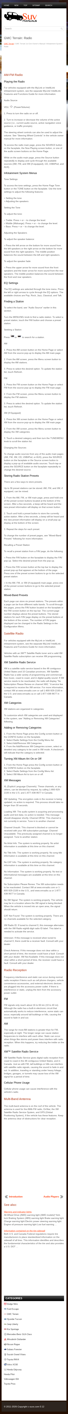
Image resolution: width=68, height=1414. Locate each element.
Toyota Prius (9, 1384)
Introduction (16, 1196)
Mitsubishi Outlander (16, 1339)
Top (25, 5)
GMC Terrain (9, 44)
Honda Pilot (9, 1374)
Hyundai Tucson (14, 1319)
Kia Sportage (13, 1329)
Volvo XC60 (12, 1364)
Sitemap (36, 5)
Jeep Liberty (12, 1324)
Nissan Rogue (13, 1344)
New (16, 5)
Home (6, 5)
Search (48, 5)
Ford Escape (13, 1309)
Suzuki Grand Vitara (16, 1354)
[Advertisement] (34, 59)
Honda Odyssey (14, 1369)
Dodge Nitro (12, 1304)
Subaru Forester (14, 1349)
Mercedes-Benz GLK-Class (19, 1334)
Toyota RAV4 (13, 1359)
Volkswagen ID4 (11, 1379)
